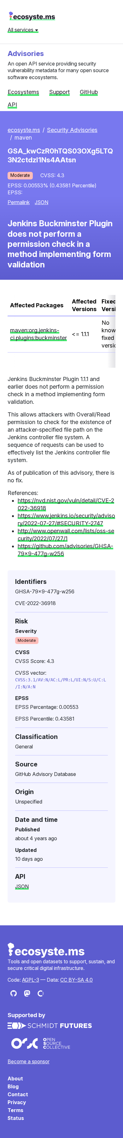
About (15, 1079)
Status (16, 1118)
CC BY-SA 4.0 (76, 980)
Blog (13, 1087)
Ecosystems (23, 92)
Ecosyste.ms (46, 950)
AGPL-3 (30, 980)
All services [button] (21, 30)
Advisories (26, 53)
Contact (18, 1094)
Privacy (17, 1102)
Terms (15, 1110)
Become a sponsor (29, 1062)
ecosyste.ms (32, 16)
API (12, 104)
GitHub (89, 92)
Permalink (19, 202)
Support (59, 92)
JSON (41, 202)
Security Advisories (72, 130)
